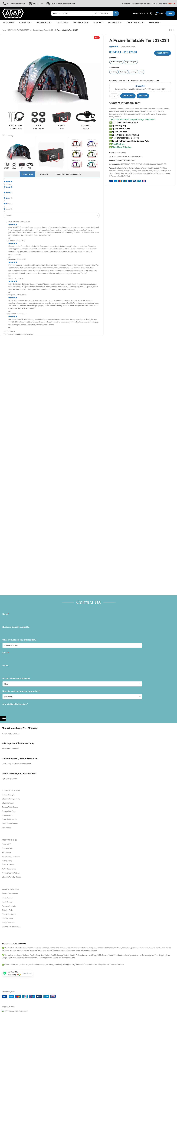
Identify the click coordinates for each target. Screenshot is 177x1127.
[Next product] (174, 30)
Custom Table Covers (10, 807)
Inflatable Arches (8, 803)
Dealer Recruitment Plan (11, 926)
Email (5, 653)
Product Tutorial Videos (11, 873)
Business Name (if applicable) (16, 627)
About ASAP (6, 844)
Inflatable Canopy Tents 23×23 (42, 30)
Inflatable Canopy (116, 171)
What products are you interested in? (19, 640)
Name (5, 614)
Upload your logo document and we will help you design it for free (134, 80)
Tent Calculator (7, 918)
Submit (3, 718)
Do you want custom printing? (16, 678)
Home (4, 30)
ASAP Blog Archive (9, 869)
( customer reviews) (127, 47)
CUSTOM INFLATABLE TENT (19, 30)
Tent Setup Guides (9, 914)
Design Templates (8, 922)
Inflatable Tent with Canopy (153, 173)
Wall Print (113, 57)
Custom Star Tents (9, 811)
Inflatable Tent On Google (11, 877)
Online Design (7, 898)
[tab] (27, 174)
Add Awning (114, 67)
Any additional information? (15, 704)
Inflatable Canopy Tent (132, 171)
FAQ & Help (6, 852)
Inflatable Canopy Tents (11, 799)
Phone (5, 666)
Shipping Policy (7, 910)
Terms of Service (8, 865)
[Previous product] (169, 30)
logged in (17, 334)
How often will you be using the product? (21, 691)
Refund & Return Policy (11, 856)
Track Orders (7, 902)
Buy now (143, 96)
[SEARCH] (116, 13)
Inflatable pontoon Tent (150, 171)
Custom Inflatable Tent (124, 102)
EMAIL (170, 13)
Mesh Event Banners (10, 823)
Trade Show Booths (9, 819)
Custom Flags (7, 815)
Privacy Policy (7, 861)
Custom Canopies (8, 795)
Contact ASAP (7, 848)
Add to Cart (128, 96)
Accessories (6, 828)
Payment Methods (9, 906)
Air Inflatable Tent (121, 168)
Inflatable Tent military (133, 173)
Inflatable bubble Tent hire (156, 168)
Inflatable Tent (119, 173)
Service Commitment (10, 894)
